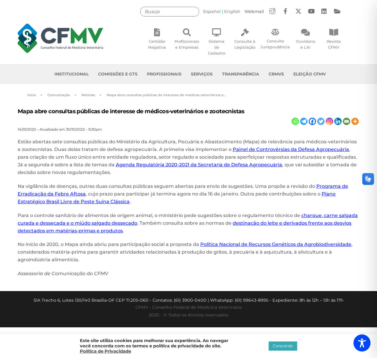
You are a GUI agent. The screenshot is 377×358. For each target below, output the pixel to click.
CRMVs (276, 74)
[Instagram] (329, 121)
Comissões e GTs (118, 74)
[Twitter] (321, 121)
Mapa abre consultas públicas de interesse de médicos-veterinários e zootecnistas (131, 111)
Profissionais (164, 74)
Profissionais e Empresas (186, 44)
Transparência (240, 74)
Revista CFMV (334, 44)
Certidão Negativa (157, 44)
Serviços (202, 74)
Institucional (71, 74)
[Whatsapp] (295, 121)
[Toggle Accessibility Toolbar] (362, 343)
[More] (355, 121)
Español (212, 11)
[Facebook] (312, 121)
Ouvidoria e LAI (305, 44)
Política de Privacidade (105, 351)
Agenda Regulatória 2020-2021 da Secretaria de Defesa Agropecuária (199, 164)
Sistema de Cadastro (216, 47)
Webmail (254, 11)
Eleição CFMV (309, 74)
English (232, 11)
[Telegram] (303, 121)
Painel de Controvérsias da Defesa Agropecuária (291, 149)
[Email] (346, 121)
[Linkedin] (338, 121)
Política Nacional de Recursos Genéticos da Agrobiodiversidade (275, 244)
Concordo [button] (283, 346)
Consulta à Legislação (244, 44)
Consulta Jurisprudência (275, 44)
